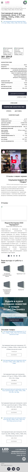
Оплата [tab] (8, 111)
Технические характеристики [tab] (13, 107)
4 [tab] (17, 256)
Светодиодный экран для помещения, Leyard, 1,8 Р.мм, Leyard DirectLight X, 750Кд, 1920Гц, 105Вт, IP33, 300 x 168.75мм (14, 405)
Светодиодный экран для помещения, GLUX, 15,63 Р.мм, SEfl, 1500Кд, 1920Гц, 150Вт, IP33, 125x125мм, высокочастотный (14, 434)
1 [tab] (9, 256)
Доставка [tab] (18, 111)
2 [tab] (11, 256)
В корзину (14, 354)
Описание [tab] (13, 103)
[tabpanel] (14, 230)
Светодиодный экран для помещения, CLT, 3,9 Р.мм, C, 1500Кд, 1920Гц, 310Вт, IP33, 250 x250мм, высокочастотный (14, 347)
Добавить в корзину (17, 93)
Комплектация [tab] (14, 115)
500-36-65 (20, 449)
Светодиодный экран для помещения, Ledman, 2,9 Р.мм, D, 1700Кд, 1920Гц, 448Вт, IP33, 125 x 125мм (14, 376)
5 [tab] (19, 256)
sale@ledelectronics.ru (18, 451)
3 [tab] (14, 256)
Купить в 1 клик (21, 97)
